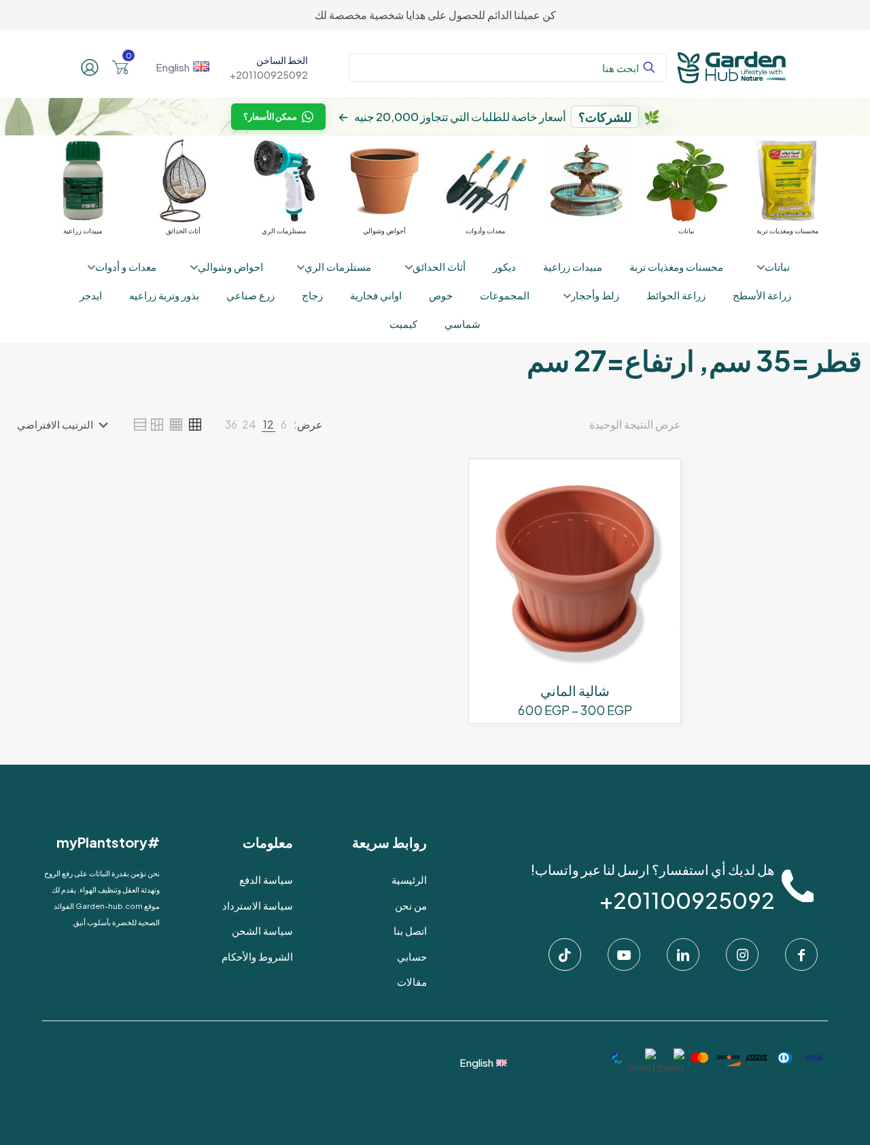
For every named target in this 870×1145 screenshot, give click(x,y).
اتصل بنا (410, 930)
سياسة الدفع (266, 879)
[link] (283, 424)
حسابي (412, 956)
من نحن (411, 905)
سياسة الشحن (262, 930)
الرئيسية (409, 879)
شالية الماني (575, 690)
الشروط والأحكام (257, 956)
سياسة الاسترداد (257, 905)
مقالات (412, 981)
